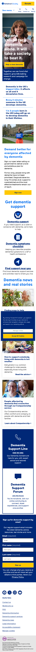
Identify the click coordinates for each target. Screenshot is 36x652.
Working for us (7, 606)
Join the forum (18, 496)
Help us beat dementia (14, 64)
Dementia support (18, 221)
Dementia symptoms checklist (18, 245)
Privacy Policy (18, 577)
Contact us (6, 602)
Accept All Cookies (18, 336)
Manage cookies (8, 631)
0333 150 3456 (18, 453)
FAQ (4, 609)
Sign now (18, 193)
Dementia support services (12, 616)
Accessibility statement (11, 627)
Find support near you (18, 268)
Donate (28, 3)
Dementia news (8, 620)
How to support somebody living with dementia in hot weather (17, 359)
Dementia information (10, 613)
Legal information (9, 624)
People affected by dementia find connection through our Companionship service (17, 404)
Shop (19, 11)
